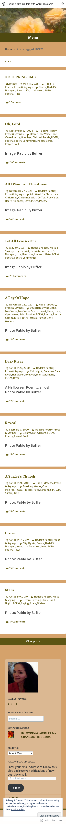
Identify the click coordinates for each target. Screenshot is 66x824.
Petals (46, 137)
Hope (50, 311)
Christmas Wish (27, 197)
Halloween (18, 374)
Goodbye (26, 137)
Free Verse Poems (28, 311)
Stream (44, 489)
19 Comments (17, 511)
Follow (16, 788)
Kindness (18, 201)
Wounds (9, 321)
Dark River (14, 361)
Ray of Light (46, 317)
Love (27, 201)
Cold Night (36, 371)
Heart (8, 201)
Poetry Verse (44, 140)
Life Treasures (32, 546)
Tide (16, 493)
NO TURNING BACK (21, 77)
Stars (9, 590)
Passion (30, 314)
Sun (52, 489)
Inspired (9, 489)
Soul (16, 144)
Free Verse (45, 134)
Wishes (41, 603)
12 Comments (17, 339)
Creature (48, 371)
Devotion (35, 307)
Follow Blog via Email (21, 762)
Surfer (8, 493)
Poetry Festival (28, 317)
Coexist (24, 251)
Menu (33, 37)
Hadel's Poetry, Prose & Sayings (29, 85)
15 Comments (17, 454)
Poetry (9, 93)
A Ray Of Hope (17, 298)
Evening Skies (40, 600)
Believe (27, 432)
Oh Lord (37, 137)
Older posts (33, 641)
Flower (34, 134)
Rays (36, 489)
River (16, 378)
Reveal (10, 423)
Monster (41, 374)
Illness (20, 90)
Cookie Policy (18, 809)
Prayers (28, 489)
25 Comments (17, 276)
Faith (35, 432)
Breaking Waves (32, 486)
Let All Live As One (21, 241)
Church (46, 486)
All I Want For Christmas (26, 184)
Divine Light (49, 307)
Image (13, 83)
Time (17, 93)
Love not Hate (42, 254)
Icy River (30, 374)
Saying (25, 603)
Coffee (41, 197)
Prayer (9, 144)
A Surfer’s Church (20, 476)
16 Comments (17, 219)
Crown (11, 533)
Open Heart (11, 314)
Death (42, 87)
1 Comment (16, 102)
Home (9, 49)
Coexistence (37, 251)
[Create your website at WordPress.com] (33, 4)
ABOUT (12, 704)
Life (27, 90)
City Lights (29, 543)
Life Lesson (36, 90)
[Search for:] (26, 718)
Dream (27, 600)
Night (50, 374)
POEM (48, 90)
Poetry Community (25, 140)
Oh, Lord (12, 124)
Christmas (11, 197)
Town (17, 549)
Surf (58, 489)
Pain (22, 314)
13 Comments (17, 162)
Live (24, 254)
